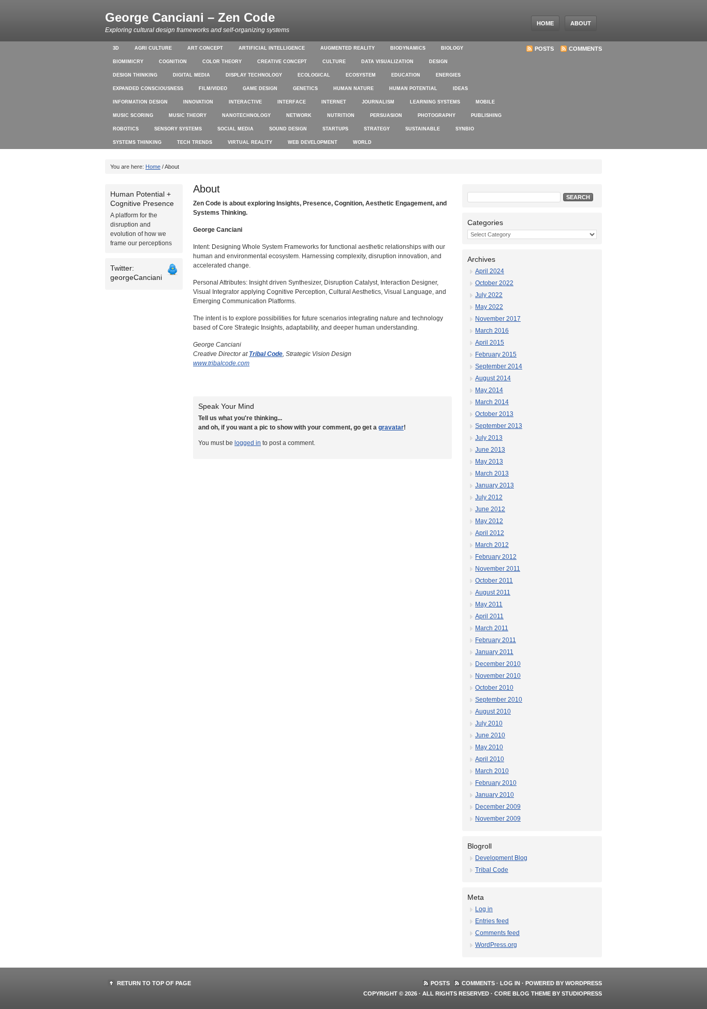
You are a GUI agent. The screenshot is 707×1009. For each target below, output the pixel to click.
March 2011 (491, 628)
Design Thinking (135, 75)
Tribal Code (266, 354)
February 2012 (496, 556)
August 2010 (493, 711)
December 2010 (498, 663)
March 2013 (492, 473)
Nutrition (341, 115)
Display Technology (254, 75)
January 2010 (494, 794)
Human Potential (413, 88)
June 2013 (490, 449)
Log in (484, 909)
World (362, 142)
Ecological (314, 75)
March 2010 (492, 771)
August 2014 (493, 378)
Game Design (260, 88)
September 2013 (498, 425)
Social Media (235, 128)
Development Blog (501, 858)
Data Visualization (387, 61)
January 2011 (494, 652)
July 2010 (489, 723)
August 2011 (492, 592)
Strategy (377, 128)
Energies (448, 75)
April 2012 (489, 533)
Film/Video (213, 88)
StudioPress (582, 993)
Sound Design (288, 128)
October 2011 (494, 580)
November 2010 (498, 675)
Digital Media (191, 75)
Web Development (312, 142)
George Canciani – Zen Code (190, 17)
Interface (291, 102)
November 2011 (497, 568)
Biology (452, 48)
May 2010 (489, 747)
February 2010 (496, 783)
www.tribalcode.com (221, 363)
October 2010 (494, 687)
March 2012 (492, 544)
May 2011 (489, 604)
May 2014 (489, 390)
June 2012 (490, 509)
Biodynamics (407, 48)
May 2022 (489, 306)
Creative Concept (282, 61)
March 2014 (492, 402)
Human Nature (353, 88)
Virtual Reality (250, 142)
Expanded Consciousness (148, 88)
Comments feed (497, 933)
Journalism (378, 102)
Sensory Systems (178, 128)
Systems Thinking (137, 142)
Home (545, 23)
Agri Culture (153, 48)
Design (438, 61)
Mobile (485, 102)
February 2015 (496, 354)
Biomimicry (128, 61)
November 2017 (498, 318)
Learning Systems (435, 102)
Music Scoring (133, 115)
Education (405, 75)
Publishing (486, 115)
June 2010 (490, 735)
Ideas (460, 88)
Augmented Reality (347, 48)
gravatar (391, 427)
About (580, 23)
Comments (585, 49)
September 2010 (498, 699)
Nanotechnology (246, 115)
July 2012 (489, 497)
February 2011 (495, 640)
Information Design (140, 102)
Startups (335, 128)
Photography (436, 115)
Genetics (305, 88)
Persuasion (386, 115)
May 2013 (489, 461)
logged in (247, 443)
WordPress (583, 983)
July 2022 (489, 295)
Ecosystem (361, 75)
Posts (544, 49)
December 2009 (498, 806)
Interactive (245, 102)
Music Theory (188, 115)
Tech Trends (194, 142)
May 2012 (489, 521)
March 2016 (492, 330)
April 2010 (489, 759)
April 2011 (489, 616)
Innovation (198, 102)
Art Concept (205, 48)
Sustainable (422, 128)
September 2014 (498, 366)
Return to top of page (154, 983)
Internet (333, 102)
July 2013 (489, 437)
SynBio (464, 128)
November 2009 (498, 818)
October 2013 (494, 414)
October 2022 (494, 283)
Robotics (126, 128)
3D (116, 48)
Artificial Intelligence (272, 48)
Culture (334, 61)
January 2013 (494, 485)
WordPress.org (496, 944)
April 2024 (489, 271)
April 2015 (489, 342)
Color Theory (222, 61)
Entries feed (492, 921)
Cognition (173, 61)
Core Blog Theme (522, 993)
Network (299, 115)
